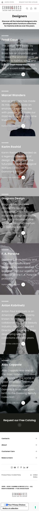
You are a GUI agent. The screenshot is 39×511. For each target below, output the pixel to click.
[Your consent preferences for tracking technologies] (35, 507)
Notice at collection (10, 508)
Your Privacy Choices (16, 505)
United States (9, 2)
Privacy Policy (6, 475)
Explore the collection (11, 74)
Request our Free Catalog (28, 2)
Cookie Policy (16, 475)
